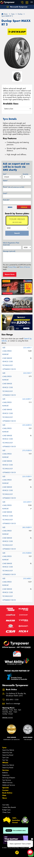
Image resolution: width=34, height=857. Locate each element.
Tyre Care (5, 758)
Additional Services (8, 785)
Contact (5, 790)
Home (5, 14)
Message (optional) (9, 251)
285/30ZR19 (27, 527)
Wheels (5, 763)
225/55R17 (27, 373)
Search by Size (7, 753)
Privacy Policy (12, 267)
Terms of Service (25, 267)
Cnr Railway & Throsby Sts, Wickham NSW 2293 (16, 694)
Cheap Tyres (6, 812)
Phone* (13, 187)
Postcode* (6, 200)
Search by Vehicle (8, 750)
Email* (5, 193)
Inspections (5, 775)
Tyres (4, 747)
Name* (5, 181)
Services (5, 770)
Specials (5, 788)
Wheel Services (7, 783)
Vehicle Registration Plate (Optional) (11, 244)
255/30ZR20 (27, 553)
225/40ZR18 (27, 425)
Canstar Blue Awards (9, 807)
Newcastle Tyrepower (18, 7)
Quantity (25, 174)
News (4, 798)
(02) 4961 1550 (12, 700)
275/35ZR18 (27, 451)
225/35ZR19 (27, 477)
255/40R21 (27, 579)
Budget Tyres (6, 810)
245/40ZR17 (27, 399)
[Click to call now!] (22, 2)
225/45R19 (27, 502)
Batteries (5, 773)
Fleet (4, 795)
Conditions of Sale (25, 847)
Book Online (7, 793)
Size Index (5, 805)
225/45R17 (27, 348)
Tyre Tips (5, 760)
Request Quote (9, 274)
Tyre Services (6, 780)
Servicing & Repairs (8, 778)
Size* (5, 174)
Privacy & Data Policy (13, 847)
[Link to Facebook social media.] (17, 852)
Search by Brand (7, 755)
